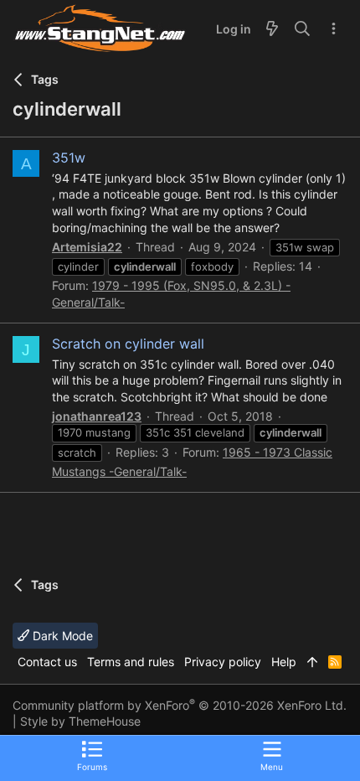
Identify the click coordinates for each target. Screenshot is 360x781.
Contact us (47, 661)
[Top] (312, 662)
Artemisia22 (87, 247)
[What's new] (272, 29)
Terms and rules (130, 661)
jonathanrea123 (96, 416)
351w (68, 157)
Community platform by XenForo (180, 705)
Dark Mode (61, 635)
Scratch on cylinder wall (128, 343)
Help (283, 661)
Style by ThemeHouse (80, 721)
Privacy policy (222, 661)
